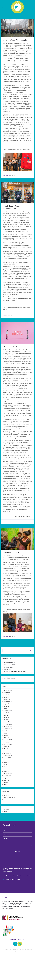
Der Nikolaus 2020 (11, 552)
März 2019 (6, 737)
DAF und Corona (10, 346)
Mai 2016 (6, 782)
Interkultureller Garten (9, 797)
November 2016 (8, 775)
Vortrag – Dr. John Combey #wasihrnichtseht (15, 671)
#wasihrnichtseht (8, 669)
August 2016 (7, 778)
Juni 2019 (6, 733)
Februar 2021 (7, 719)
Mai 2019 (6, 735)
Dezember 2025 (8, 690)
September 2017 (8, 760)
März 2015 (6, 784)
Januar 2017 (7, 771)
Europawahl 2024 (8, 667)
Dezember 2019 (8, 726)
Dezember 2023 (8, 701)
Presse (5, 799)
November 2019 (8, 728)
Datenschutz (7, 811)
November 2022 (8, 710)
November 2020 (8, 724)
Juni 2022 (6, 713)
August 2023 (7, 704)
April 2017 (6, 766)
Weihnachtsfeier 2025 (9, 662)
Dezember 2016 (8, 773)
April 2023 (6, 706)
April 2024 (6, 697)
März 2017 (6, 769)
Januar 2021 (7, 722)
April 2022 (6, 717)
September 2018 (8, 744)
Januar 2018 (7, 751)
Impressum (6, 809)
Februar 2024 (7, 699)
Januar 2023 (7, 708)
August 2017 (7, 762)
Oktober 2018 (7, 742)
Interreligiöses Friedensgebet (15, 40)
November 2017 (8, 755)
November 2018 (8, 739)
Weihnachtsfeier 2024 (9, 665)
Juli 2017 (6, 764)
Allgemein (5, 315)
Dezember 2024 (8, 692)
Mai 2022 (6, 715)
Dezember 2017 (8, 753)
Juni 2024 (6, 695)
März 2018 (6, 748)
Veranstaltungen (6, 175)
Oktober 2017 (7, 757)
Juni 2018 (6, 746)
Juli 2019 (6, 730)
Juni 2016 (6, 780)
